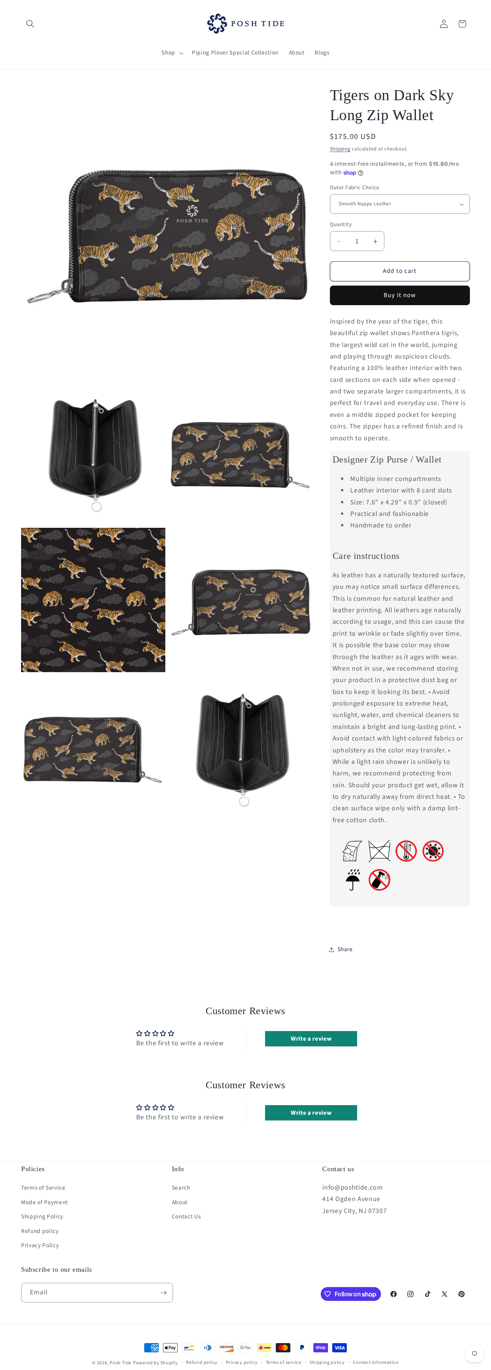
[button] (30, 24)
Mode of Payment (44, 1202)
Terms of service (284, 1362)
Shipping (340, 149)
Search (181, 1187)
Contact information (376, 1362)
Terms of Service (43, 1187)
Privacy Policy (40, 1245)
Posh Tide (121, 1363)
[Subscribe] (163, 1293)
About (180, 1202)
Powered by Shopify (155, 1363)
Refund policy (40, 1231)
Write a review (311, 1039)
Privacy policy (242, 1362)
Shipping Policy (42, 1216)
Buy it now (400, 295)
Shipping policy (327, 1362)
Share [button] (345, 949)
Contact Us (186, 1216)
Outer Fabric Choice (354, 188)
